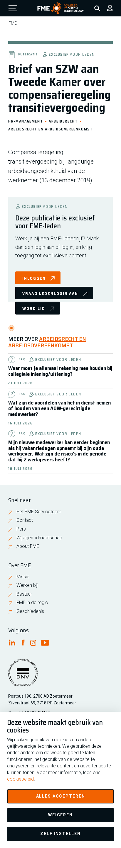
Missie (22, 577)
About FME (27, 546)
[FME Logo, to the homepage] (61, 8)
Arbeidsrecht (63, 120)
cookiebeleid (20, 779)
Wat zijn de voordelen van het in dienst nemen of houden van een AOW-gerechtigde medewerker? (59, 409)
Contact (24, 520)
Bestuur (24, 594)
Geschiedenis (30, 611)
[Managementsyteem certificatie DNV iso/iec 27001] (23, 676)
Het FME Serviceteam (38, 511)
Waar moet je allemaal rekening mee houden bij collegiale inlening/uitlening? (60, 371)
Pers (21, 529)
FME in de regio (32, 602)
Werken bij (27, 585)
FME (13, 23)
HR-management (25, 120)
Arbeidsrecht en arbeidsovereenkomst (50, 128)
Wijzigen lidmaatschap (39, 538)
